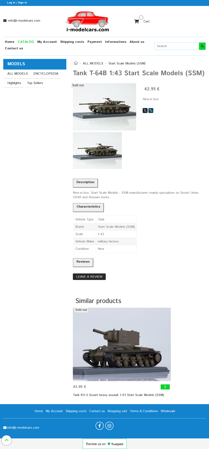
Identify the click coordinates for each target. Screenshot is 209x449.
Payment (95, 42)
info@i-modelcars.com (23, 20)
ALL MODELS (93, 63)
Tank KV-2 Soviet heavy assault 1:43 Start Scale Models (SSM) (118, 395)
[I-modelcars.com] (87, 20)
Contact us (14, 48)
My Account (47, 42)
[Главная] (76, 63)
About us (137, 42)
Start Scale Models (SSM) (127, 63)
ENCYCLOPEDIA (45, 73)
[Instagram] (109, 426)
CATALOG (26, 42)
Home (9, 42)
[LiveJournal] (150, 110)
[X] (145, 110)
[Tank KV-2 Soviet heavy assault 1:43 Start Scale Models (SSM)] (122, 344)
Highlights (14, 83)
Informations (115, 42)
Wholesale (168, 411)
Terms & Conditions (144, 411)
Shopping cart (117, 411)
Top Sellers (35, 83)
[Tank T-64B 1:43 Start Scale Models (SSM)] (104, 106)
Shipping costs (72, 42)
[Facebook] (100, 426)
